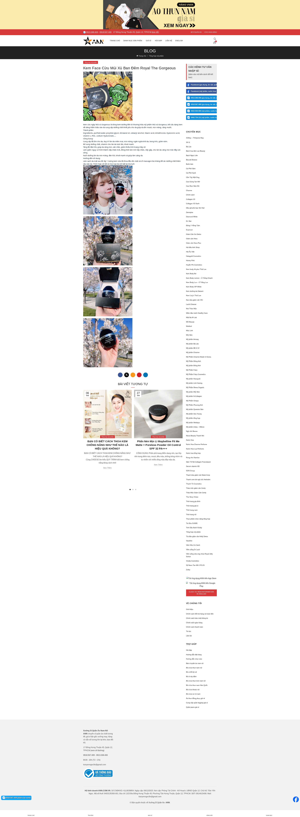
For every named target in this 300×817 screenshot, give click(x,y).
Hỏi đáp (158, 41)
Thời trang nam (192, 510)
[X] (126, 375)
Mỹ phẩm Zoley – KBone (195, 427)
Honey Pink (190, 260)
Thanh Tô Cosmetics (194, 484)
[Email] (133, 375)
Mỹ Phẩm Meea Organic (195, 387)
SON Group (190, 471)
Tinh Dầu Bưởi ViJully (194, 528)
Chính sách (190, 195)
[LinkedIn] (145, 375)
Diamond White (191, 217)
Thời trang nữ (191, 514)
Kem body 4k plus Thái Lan (196, 269)
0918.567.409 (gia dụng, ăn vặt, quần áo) (204, 104)
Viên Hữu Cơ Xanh (193, 545)
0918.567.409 (106, 32)
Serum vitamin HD (193, 466)
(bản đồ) (155, 32)
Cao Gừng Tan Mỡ (193, 182)
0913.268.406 (92, 32)
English (179, 41)
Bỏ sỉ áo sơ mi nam (193, 694)
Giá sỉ (148, 41)
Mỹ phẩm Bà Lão (192, 344)
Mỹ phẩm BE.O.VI (192, 348)
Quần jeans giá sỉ (192, 707)
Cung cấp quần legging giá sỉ (197, 703)
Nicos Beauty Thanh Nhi (195, 436)
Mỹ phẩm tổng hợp (193, 418)
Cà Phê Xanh (191, 173)
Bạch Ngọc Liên (192, 155)
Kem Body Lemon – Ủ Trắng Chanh (199, 278)
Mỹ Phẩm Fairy (191, 370)
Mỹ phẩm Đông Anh (193, 365)
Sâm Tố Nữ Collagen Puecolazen (198, 462)
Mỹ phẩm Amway (192, 339)
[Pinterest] (139, 375)
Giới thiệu (189, 609)
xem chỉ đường (97, 750)
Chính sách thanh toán (194, 627)
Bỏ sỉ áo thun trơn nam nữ (196, 681)
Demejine (189, 212)
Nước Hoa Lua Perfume (195, 449)
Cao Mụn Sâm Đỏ (192, 186)
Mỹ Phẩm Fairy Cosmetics (196, 374)
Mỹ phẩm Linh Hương (194, 383)
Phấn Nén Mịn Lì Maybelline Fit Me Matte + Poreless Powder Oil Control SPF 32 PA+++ (158, 445)
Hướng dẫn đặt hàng (194, 654)
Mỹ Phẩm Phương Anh (194, 405)
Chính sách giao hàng (194, 623)
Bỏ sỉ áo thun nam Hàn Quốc (197, 685)
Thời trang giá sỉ (192, 506)
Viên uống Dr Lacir (193, 549)
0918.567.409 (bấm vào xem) (17, 798)
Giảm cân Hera (191, 239)
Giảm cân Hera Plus (193, 243)
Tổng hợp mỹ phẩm (156, 56)
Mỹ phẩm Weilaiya (193, 422)
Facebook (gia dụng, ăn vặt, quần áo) (204, 85)
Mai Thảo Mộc (191, 309)
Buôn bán (189, 164)
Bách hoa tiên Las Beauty (195, 151)
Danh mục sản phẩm (132, 41)
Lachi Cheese (191, 304)
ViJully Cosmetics (192, 561)
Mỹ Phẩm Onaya (192, 401)
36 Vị (188, 142)
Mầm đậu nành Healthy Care (197, 313)
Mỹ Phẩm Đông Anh (193, 361)
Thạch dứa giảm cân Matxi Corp (198, 475)
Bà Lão (188, 147)
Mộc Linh (189, 330)
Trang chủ (115, 41)
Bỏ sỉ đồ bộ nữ (191, 672)
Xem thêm (107, 468)
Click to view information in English (201, 593)
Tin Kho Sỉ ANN (191, 523)
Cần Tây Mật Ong (192, 177)
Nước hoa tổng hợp (193, 453)
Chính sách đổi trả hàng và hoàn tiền (200, 614)
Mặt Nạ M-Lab (191, 317)
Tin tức (188, 631)
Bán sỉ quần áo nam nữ (194, 663)
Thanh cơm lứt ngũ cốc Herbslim (198, 479)
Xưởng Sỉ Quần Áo (157, 803)
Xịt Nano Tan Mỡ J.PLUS (195, 565)
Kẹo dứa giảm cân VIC (194, 300)
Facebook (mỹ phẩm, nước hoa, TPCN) (204, 91)
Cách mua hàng (210, 32)
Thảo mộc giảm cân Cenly (196, 488)
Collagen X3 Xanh (192, 203)
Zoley (188, 570)
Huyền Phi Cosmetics (194, 265)
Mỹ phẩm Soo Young (194, 414)
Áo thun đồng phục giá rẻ (195, 698)
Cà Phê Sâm (190, 168)
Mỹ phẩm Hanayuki (193, 379)
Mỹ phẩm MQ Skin (193, 392)
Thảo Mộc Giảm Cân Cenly (196, 493)
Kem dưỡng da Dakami (194, 291)
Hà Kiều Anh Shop (193, 247)
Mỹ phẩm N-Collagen (194, 396)
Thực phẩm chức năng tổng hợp (198, 519)
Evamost (189, 230)
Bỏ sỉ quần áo (196, 32)
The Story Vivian (192, 497)
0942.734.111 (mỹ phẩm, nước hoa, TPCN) (204, 117)
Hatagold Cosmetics (193, 256)
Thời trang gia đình (193, 501)
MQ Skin (189, 335)
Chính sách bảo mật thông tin (197, 618)
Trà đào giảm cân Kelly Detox (197, 536)
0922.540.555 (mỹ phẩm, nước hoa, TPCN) (204, 111)
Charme (189, 190)
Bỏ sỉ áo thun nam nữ (194, 668)
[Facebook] (120, 375)
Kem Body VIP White (193, 287)
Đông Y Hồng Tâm (193, 225)
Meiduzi (189, 326)
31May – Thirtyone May (195, 138)
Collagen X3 (190, 199)
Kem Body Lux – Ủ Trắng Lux (197, 282)
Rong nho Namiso (192, 458)
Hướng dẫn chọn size (194, 659)
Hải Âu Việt (190, 252)
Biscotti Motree (191, 160)
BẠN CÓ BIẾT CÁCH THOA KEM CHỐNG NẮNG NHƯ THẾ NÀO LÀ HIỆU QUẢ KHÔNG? (107, 445)
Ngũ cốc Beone (191, 431)
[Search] (215, 39)
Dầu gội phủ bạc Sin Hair (195, 208)
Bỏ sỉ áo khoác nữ (192, 690)
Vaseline (189, 541)
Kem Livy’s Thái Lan (193, 295)
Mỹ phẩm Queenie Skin (194, 409)
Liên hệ (168, 41)
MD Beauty (190, 322)
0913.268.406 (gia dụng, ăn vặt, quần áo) (204, 98)
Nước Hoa (190, 440)
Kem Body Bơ (191, 274)
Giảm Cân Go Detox (193, 234)
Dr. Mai (188, 221)
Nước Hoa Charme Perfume (196, 444)
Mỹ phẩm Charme (192, 352)
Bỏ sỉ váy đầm (191, 676)
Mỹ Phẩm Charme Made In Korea (198, 357)
